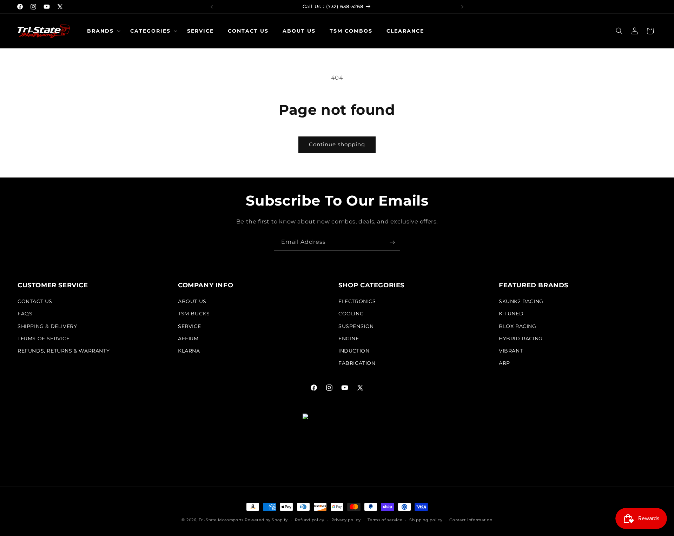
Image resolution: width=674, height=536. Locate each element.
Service (189, 326)
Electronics (357, 301)
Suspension (356, 326)
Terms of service (385, 519)
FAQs (25, 313)
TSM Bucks (194, 313)
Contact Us (35, 301)
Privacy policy (346, 519)
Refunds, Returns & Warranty (64, 351)
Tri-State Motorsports (221, 519)
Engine (348, 338)
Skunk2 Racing (521, 301)
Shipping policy (426, 519)
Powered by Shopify (266, 519)
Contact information (470, 519)
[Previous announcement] (211, 6)
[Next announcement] (462, 6)
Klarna (189, 351)
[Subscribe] (392, 242)
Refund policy (309, 519)
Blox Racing (517, 326)
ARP (504, 363)
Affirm (188, 338)
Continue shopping (337, 144)
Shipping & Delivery (47, 326)
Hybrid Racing (521, 338)
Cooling (351, 313)
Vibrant (511, 351)
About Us (192, 301)
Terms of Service (44, 338)
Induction (353, 351)
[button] (101, 31)
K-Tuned (511, 313)
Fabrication (357, 363)
